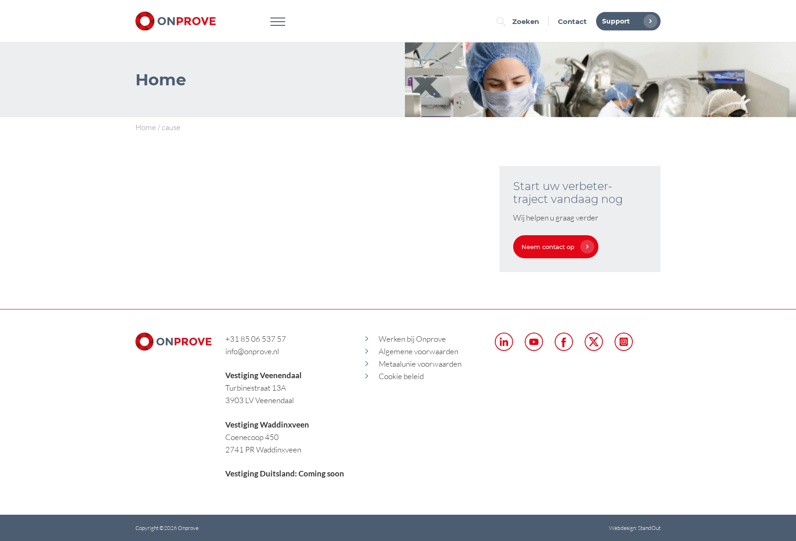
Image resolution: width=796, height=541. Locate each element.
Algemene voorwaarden (418, 351)
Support (616, 21)
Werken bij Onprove (412, 339)
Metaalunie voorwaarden (420, 364)
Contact (572, 21)
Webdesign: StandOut (635, 527)
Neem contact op (547, 246)
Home (145, 127)
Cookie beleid (401, 376)
